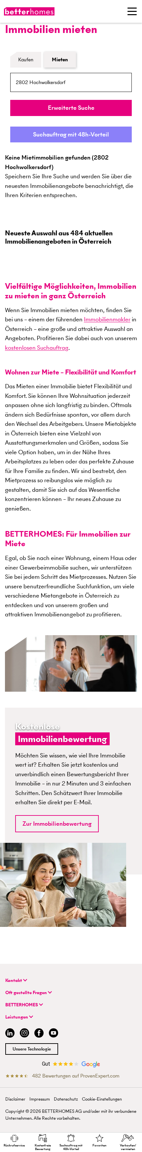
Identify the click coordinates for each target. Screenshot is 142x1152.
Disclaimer (15, 1099)
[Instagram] (24, 1033)
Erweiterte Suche (71, 107)
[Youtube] (53, 1033)
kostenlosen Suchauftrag (36, 347)
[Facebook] (39, 1033)
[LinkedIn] (8, 1033)
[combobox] (71, 82)
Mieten (60, 59)
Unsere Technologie (32, 1049)
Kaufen (25, 59)
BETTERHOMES (22, 1005)
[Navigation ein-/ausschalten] (132, 11)
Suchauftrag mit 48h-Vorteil (71, 134)
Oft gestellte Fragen (26, 993)
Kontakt (14, 980)
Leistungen (17, 1017)
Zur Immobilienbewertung (56, 823)
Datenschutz (66, 1099)
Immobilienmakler (107, 319)
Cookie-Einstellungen (102, 1099)
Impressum (39, 1099)
